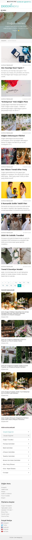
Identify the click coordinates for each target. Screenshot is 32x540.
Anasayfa (3, 40)
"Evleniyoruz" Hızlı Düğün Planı (14, 102)
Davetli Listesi (5, 514)
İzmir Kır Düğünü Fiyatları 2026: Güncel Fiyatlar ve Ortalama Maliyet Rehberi (14, 367)
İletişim (3, 498)
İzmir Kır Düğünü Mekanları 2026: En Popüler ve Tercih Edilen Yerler (13, 341)
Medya (3, 491)
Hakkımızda (4, 489)
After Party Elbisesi (9, 464)
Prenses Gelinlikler (9, 444)
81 (11, 285)
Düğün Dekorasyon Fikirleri (13, 136)
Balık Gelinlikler (8, 448)
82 (15, 285)
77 (24, 282)
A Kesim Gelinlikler (9, 452)
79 (3, 285)
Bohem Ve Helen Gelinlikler (11, 460)
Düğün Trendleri (7, 65)
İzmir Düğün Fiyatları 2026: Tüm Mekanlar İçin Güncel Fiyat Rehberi (15, 393)
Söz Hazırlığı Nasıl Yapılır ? (12, 68)
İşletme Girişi (12, 1)
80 (7, 285)
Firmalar (5, 472)
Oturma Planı (5, 516)
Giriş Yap (21, 1)
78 (28, 282)
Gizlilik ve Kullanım (6, 493)
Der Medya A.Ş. (18, 537)
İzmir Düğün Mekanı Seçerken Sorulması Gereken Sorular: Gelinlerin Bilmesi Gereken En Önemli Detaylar (15, 314)
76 (20, 282)
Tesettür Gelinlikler (9, 456)
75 (16, 282)
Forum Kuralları (5, 496)
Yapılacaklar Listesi (6, 508)
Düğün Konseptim (6, 506)
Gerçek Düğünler (8, 432)
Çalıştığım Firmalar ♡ (7, 510)
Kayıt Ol (28, 1)
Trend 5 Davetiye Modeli (12, 269)
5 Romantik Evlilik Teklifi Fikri (14, 204)
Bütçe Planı (4, 512)
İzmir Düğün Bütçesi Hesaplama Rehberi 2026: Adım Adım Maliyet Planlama (15, 419)
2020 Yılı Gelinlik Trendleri (12, 235)
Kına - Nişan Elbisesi (9, 468)
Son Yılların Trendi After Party (14, 170)
